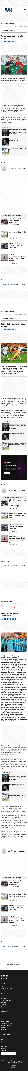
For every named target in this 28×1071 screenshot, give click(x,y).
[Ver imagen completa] (25, 57)
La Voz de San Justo (16, 168)
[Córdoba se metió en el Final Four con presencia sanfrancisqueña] (4, 221)
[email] (13, 41)
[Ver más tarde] (2, 41)
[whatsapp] (5, 41)
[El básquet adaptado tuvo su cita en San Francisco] (4, 246)
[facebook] (8, 41)
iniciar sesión (10, 284)
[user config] (25, 10)
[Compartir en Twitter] (10, 41)
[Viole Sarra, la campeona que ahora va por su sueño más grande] (4, 257)
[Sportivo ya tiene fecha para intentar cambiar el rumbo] (4, 234)
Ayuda (24, 1063)
